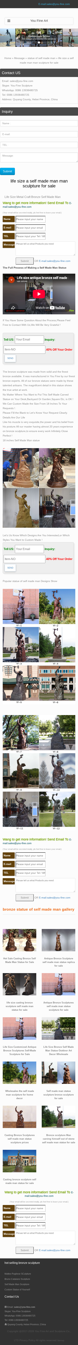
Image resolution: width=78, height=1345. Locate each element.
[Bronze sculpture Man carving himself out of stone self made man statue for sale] (58, 1116)
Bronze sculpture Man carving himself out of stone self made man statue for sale (58, 1139)
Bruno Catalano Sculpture (17, 1279)
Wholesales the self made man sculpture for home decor (19, 1095)
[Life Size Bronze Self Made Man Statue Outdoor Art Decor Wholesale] (58, 1028)
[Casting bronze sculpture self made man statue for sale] (19, 1160)
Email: (21, 1307)
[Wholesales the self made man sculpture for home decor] (19, 1072)
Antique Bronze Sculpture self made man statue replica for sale (58, 962)
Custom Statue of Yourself (17, 1289)
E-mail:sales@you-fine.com (54, 4)
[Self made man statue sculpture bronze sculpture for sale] (58, 1072)
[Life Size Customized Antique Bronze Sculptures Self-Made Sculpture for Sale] (19, 1028)
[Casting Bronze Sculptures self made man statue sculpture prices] (19, 1116)
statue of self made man (41, 58)
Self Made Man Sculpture (17, 1284)
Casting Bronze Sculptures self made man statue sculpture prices (20, 1139)
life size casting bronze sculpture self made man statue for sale (19, 1006)
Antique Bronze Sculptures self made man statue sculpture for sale (58, 1006)
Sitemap (60, 1340)
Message (19, 58)
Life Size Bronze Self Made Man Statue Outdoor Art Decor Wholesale (58, 1051)
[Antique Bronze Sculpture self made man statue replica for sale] (58, 939)
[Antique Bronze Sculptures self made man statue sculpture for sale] (58, 984)
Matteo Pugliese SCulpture (18, 1274)
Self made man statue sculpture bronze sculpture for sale (58, 1095)
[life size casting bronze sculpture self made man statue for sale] (19, 984)
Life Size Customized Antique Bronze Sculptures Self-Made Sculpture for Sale (19, 1051)
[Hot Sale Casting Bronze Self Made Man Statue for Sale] (19, 939)
